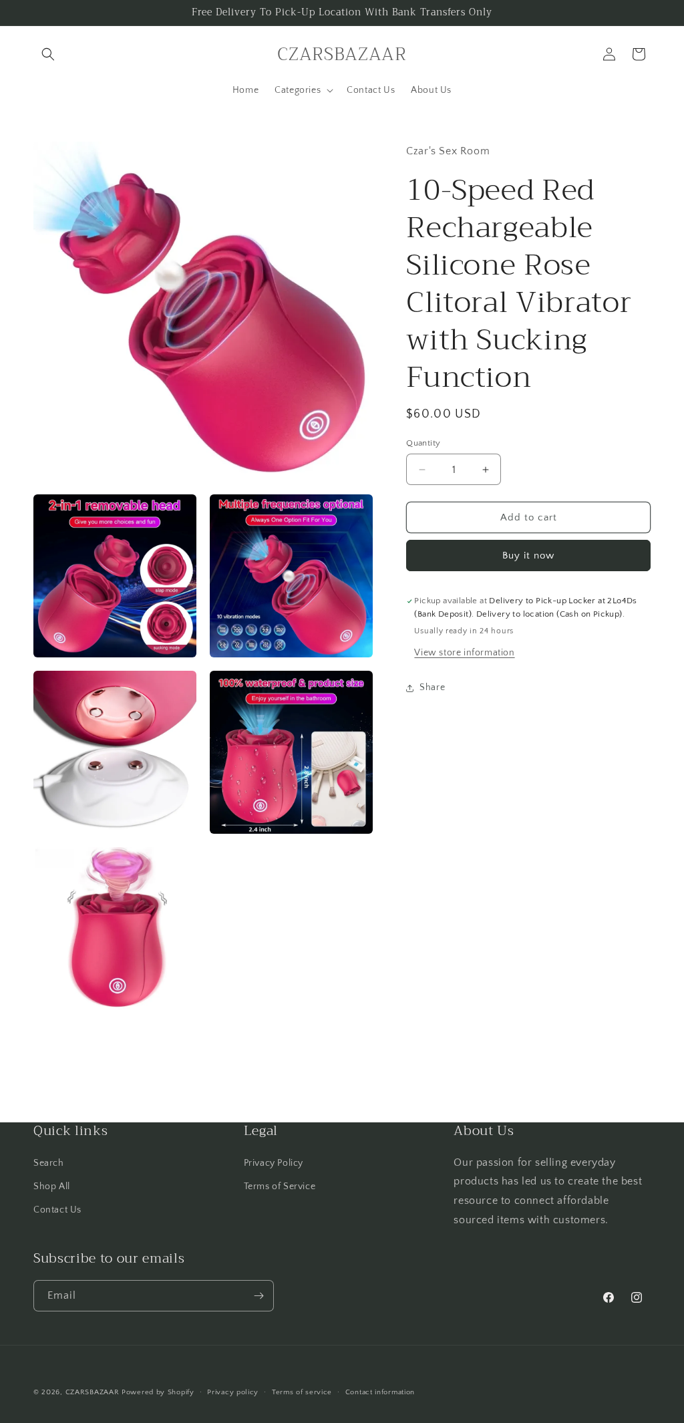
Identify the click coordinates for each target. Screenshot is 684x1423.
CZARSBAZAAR (92, 1392)
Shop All (51, 1186)
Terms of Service (280, 1186)
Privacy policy (233, 1392)
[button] (48, 54)
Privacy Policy (273, 1163)
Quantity (423, 443)
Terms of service (302, 1392)
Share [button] (432, 687)
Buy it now (528, 555)
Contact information (380, 1392)
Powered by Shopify (158, 1392)
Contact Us (57, 1210)
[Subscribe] (258, 1295)
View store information (464, 652)
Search (48, 1163)
